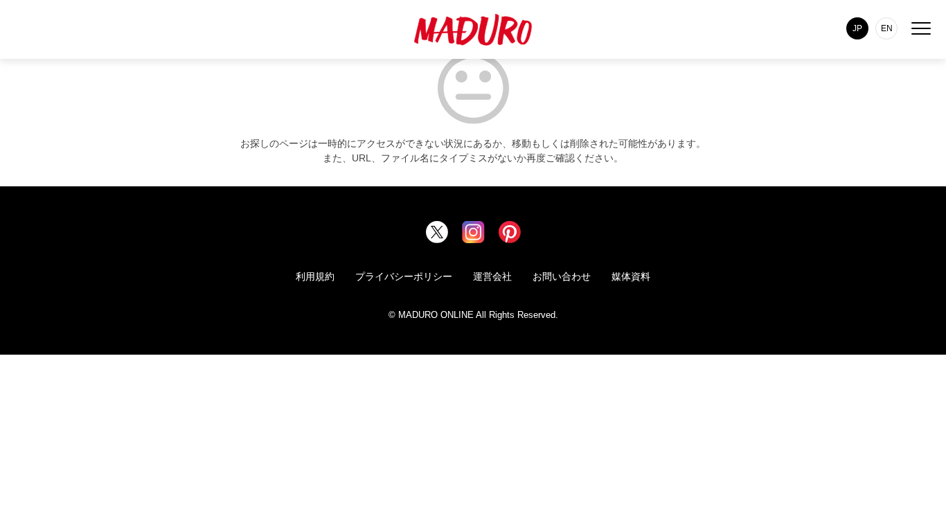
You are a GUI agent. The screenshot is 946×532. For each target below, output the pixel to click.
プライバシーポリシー (403, 276)
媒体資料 (631, 276)
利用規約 (315, 276)
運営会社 (492, 276)
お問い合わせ (562, 276)
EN (887, 28)
